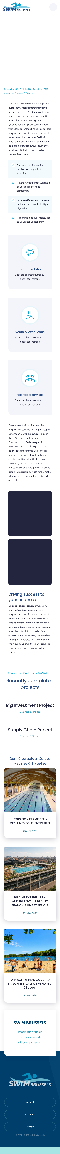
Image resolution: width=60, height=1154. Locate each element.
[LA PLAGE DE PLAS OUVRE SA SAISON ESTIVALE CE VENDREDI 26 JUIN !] (30, 930)
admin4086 (12, 89)
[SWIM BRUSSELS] (16, 3)
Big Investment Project (30, 705)
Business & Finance (24, 93)
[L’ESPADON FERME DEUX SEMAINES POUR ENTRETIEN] (30, 770)
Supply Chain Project (30, 730)
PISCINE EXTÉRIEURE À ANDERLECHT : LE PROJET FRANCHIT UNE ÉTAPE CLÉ (29, 901)
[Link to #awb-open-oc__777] (53, 7)
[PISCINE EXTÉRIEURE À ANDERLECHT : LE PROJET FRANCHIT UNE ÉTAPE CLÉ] (30, 848)
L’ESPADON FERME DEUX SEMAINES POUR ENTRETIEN (30, 821)
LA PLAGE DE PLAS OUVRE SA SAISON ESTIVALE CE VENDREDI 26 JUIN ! (30, 984)
